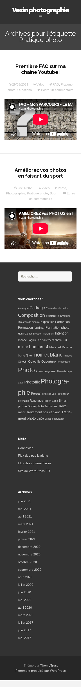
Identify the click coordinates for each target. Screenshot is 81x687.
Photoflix (32, 382)
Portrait (36, 393)
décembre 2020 (29, 546)
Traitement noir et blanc (43, 412)
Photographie (15, 193)
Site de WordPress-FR (34, 471)
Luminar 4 (38, 346)
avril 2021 (25, 516)
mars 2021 (25, 524)
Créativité (65, 316)
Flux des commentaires (34, 463)
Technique (51, 406)
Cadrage (37, 308)
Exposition (47, 322)
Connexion (25, 448)
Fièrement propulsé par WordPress (41, 670)
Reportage (36, 400)
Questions (24, 90)
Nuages (67, 355)
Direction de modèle (29, 322)
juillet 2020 (25, 584)
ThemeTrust (49, 665)
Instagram (48, 333)
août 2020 (25, 577)
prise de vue (49, 393)
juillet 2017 (25, 622)
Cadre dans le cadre (57, 308)
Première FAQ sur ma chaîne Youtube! (40, 69)
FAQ (56, 84)
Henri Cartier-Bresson (30, 333)
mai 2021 (24, 509)
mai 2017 (24, 638)
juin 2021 (24, 501)
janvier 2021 (27, 539)
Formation (62, 322)
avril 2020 (25, 607)
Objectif (22, 361)
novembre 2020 (29, 554)
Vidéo (40, 84)
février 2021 (26, 531)
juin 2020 (24, 592)
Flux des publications (33, 455)
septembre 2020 (29, 569)
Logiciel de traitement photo (45, 340)
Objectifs (34, 361)
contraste (52, 315)
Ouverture (48, 361)
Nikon (29, 355)
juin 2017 (24, 630)
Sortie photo (36, 406)
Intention (62, 333)
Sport (53, 193)
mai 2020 (24, 600)
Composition (31, 315)
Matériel (55, 347)
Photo (62, 188)
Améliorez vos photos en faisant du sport (40, 173)
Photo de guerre (46, 371)
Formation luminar (31, 327)
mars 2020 (25, 615)
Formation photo (57, 327)
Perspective (63, 361)
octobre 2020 (27, 562)
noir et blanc (48, 355)
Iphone (22, 340)
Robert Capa (51, 400)
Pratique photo (37, 193)
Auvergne (23, 308)
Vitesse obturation (54, 418)
